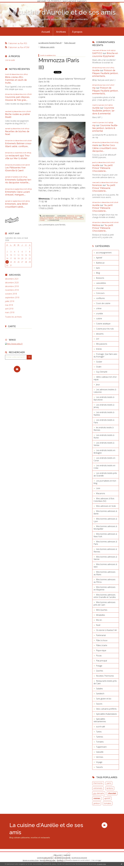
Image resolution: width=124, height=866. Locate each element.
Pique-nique (101, 650)
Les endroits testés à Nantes (104, 413)
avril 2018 (9, 308)
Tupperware (101, 746)
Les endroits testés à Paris (104, 421)
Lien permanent (48, 216)
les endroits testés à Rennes (103, 428)
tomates (107, 803)
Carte (12, 326)
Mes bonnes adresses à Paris (66, 217)
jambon (96, 803)
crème (98, 308)
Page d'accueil (69, 43)
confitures (100, 298)
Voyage (99, 762)
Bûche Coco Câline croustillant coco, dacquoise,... (104, 148)
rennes (96, 798)
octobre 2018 (11, 294)
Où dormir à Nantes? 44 (106, 630)
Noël (98, 625)
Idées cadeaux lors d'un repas (105, 378)
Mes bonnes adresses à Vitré (105, 565)
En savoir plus (101, 864)
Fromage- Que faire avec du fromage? (105, 355)
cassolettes (101, 283)
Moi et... (99, 620)
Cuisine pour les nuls (105, 328)
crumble (99, 313)
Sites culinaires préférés (106, 708)
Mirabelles (100, 615)
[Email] (17, 369)
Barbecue (100, 262)
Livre (98, 488)
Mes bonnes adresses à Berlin (105, 512)
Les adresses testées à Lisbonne (105, 390)
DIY (97, 339)
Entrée (99, 349)
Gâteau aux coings (47, 47)
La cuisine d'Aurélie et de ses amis (62, 12)
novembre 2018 (12, 290)
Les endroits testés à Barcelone (104, 398)
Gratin (98, 366)
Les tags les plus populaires (79, 857)
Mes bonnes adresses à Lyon (105, 520)
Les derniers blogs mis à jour (45, 857)
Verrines (99, 757)
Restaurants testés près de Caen (105, 682)
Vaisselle (99, 752)
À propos (77, 31)
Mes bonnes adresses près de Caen (104, 603)
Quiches (99, 670)
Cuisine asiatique (103, 323)
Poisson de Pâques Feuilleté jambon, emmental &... (105, 73)
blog (99, 860)
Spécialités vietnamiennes (100, 720)
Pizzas (99, 655)
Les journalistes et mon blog (105, 482)
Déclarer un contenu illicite (31, 860)
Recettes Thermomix (105, 675)
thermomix (98, 783)
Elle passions (101, 344)
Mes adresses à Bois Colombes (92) (104, 499)
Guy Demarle (101, 371)
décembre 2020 (12, 282)
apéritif (107, 798)
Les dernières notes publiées (62, 857)
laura (57, 219)
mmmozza (44, 219)
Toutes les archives (13, 317)
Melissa (96, 225)
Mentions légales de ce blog (47, 860)
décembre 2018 (12, 286)
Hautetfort (67, 855)
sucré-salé (100, 726)
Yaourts (99, 767)
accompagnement (104, 252)
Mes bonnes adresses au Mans (104, 573)
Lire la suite (10, 60)
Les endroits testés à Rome (104, 436)
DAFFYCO (97, 53)
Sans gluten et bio (103, 698)
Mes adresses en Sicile (106, 506)
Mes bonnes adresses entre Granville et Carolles (105, 596)
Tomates (100, 741)
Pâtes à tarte (101, 645)
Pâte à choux (101, 640)
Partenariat (101, 635)
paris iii (51, 219)
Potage (99, 665)
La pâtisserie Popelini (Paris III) (50, 43)
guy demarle (98, 793)
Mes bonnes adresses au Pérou (104, 580)
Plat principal (101, 660)
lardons (109, 788)
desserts (100, 333)
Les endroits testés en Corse (104, 459)
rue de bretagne (66, 219)
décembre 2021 (12, 279)
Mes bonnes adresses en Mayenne (104, 588)
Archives (61, 31)
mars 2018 (9, 312)
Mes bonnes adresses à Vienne (105, 558)
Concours (100, 293)
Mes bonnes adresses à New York (105, 535)
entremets (97, 788)
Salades (99, 688)
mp (94, 88)
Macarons (100, 493)
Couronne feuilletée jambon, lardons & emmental (103, 111)
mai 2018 (9, 305)
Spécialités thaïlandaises (106, 714)
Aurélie (96, 70)
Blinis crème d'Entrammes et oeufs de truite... (16, 80)
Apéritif (99, 257)
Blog (98, 273)
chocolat (100, 288)
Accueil (45, 31)
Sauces (99, 703)
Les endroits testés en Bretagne (104, 451)
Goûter (99, 361)
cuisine (99, 318)
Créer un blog (58, 855)
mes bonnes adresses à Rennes (105, 550)
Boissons (100, 278)
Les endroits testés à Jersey (104, 406)
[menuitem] (45, 31)
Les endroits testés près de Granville (105, 474)
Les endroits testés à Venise (104, 444)
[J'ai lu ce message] (122, 864)
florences (97, 185)
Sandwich (100, 693)
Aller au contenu (8, 4)
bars (98, 268)
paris (109, 783)
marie (95, 145)
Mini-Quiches (101, 610)
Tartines (99, 736)
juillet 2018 (9, 301)
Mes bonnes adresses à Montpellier (105, 527)
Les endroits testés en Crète (104, 466)
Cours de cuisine (103, 303)
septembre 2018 (12, 297)
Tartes (99, 731)
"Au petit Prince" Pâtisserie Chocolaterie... (102, 168)
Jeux (98, 384)
